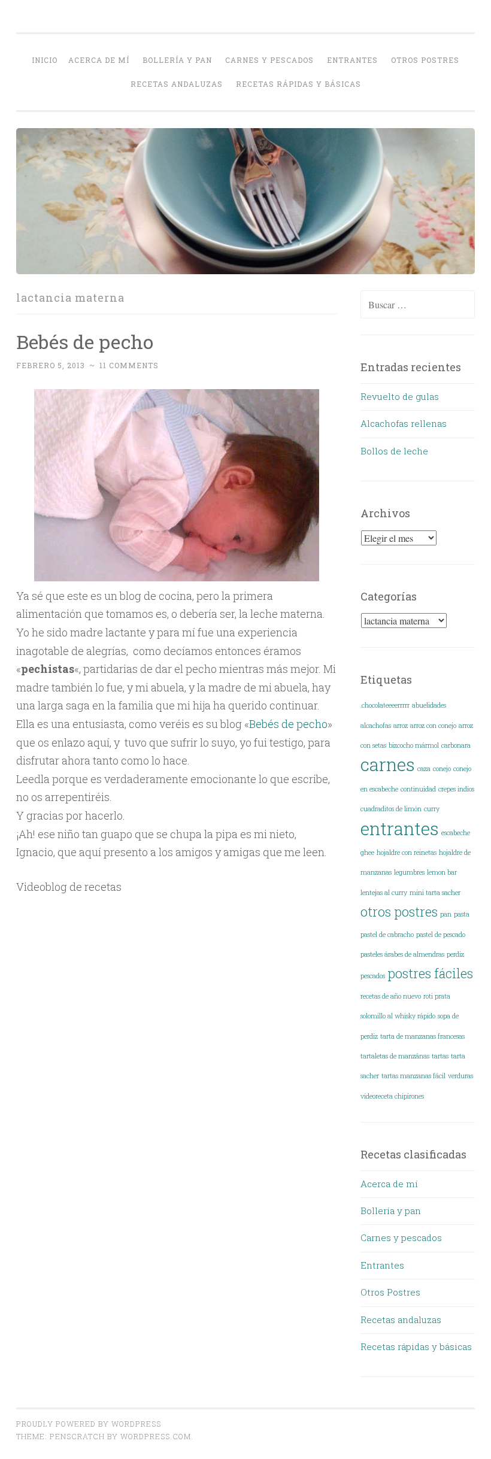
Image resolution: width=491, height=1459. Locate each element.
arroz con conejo (433, 725)
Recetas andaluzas (177, 84)
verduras (460, 1076)
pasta (461, 914)
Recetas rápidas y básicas (298, 84)
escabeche (455, 833)
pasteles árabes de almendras (402, 954)
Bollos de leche (394, 451)
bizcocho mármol (414, 745)
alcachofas (375, 725)
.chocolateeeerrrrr (385, 705)
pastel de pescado (440, 934)
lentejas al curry (383, 892)
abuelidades (429, 705)
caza (424, 769)
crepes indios (456, 789)
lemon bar (442, 872)
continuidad (418, 789)
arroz (400, 725)
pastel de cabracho (387, 934)
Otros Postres (425, 60)
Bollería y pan (177, 60)
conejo (442, 769)
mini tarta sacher (435, 892)
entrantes (399, 828)
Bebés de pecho (84, 341)
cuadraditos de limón (391, 809)
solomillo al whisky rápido (397, 1016)
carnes (387, 764)
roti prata (436, 996)
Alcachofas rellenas (403, 423)
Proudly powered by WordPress (88, 1423)
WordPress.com (155, 1436)
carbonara (456, 745)
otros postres (399, 911)
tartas (440, 1056)
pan (445, 914)
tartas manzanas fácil (413, 1076)
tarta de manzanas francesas (422, 1036)
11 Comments (129, 365)
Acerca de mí (98, 60)
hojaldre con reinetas (407, 852)
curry (432, 809)
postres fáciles (430, 973)
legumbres (409, 872)
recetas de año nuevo (390, 996)
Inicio (44, 60)
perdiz (455, 954)
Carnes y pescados (269, 60)
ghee (367, 852)
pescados (372, 976)
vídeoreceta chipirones (392, 1096)
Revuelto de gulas (399, 396)
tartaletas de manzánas (394, 1056)
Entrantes (352, 60)
